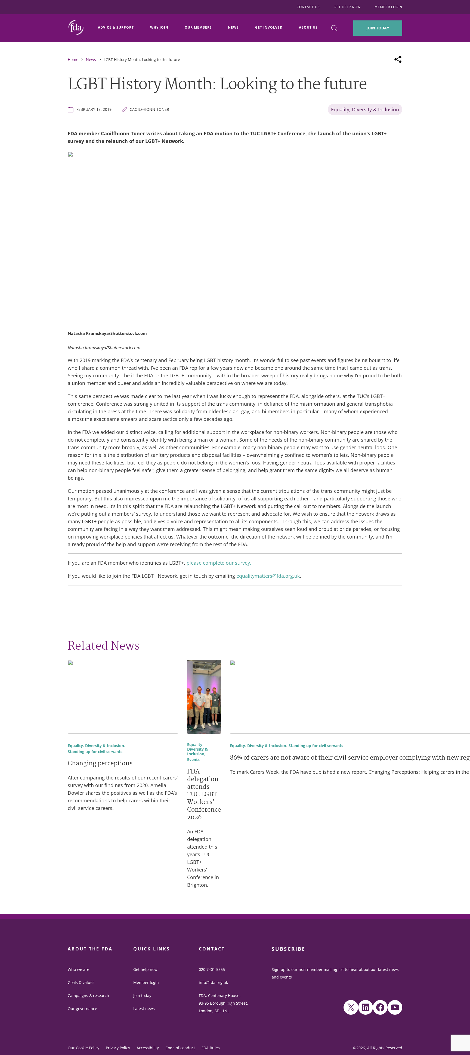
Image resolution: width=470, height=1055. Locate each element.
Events (193, 759)
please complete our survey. (219, 562)
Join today (142, 995)
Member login (146, 982)
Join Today (377, 27)
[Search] (334, 28)
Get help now (145, 969)
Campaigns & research (88, 995)
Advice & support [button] (116, 27)
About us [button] (308, 27)
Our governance (82, 1008)
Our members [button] (198, 27)
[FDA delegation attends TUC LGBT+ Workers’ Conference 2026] (204, 698)
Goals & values (81, 982)
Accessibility (148, 1047)
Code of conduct (180, 1047)
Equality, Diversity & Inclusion (365, 109)
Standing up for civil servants (95, 752)
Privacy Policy (118, 1047)
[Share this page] (398, 59)
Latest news (144, 1008)
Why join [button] (159, 27)
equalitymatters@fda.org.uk (268, 576)
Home (73, 59)
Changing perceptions (100, 764)
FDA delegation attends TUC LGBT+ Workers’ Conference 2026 (204, 795)
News (91, 59)
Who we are (78, 969)
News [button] (233, 27)
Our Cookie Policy (83, 1047)
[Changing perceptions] (123, 698)
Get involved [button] (269, 27)
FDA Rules (211, 1047)
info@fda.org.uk (213, 982)
